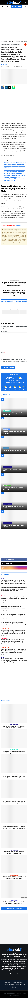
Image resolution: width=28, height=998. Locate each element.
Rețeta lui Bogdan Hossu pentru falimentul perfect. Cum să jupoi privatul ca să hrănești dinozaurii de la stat (14, 589)
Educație (3, 613)
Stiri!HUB (4, 64)
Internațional (15, 44)
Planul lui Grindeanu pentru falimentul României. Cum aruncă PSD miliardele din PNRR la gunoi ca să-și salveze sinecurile (13, 582)
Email (3, 352)
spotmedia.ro (14, 750)
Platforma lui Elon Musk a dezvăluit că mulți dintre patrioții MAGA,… (14, 902)
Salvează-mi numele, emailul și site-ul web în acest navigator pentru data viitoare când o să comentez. (15, 361)
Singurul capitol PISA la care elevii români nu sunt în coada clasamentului (13, 615)
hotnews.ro (14, 900)
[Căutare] (26, 2)
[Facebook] (3, 6)
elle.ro (3, 595)
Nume (3, 346)
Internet (3, 605)
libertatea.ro (6, 44)
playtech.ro (4, 638)
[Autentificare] (25, 6)
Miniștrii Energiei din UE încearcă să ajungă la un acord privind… (14, 852)
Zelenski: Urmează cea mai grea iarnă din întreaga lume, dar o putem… (14, 752)
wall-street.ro (14, 724)
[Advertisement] (14, 24)
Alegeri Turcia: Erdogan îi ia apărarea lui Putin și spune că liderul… (14, 727)
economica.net (14, 825)
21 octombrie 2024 (6, 66)
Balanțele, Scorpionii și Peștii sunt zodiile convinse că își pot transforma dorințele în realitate (14, 598)
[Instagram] (5, 6)
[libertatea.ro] (25, 44)
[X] (8, 6)
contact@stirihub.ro (6, 242)
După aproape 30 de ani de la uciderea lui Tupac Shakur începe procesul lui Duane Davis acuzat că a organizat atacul (13, 650)
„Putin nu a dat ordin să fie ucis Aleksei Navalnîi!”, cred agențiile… (14, 877)
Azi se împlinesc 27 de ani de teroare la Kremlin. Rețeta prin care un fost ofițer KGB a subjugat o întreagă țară (14, 660)
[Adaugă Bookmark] (25, 87)
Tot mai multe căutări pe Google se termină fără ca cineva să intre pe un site (13, 607)
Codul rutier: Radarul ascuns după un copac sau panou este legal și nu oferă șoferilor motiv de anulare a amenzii (12, 641)
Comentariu (4, 331)
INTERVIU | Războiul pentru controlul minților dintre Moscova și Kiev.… (14, 777)
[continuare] (4, 220)
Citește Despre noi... (21, 970)
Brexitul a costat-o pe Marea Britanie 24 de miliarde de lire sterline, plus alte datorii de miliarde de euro (14, 171)
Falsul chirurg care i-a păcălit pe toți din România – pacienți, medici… (14, 802)
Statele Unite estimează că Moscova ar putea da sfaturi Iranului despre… (14, 827)
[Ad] (14, 543)
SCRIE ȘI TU (17, 6)
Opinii (2, 579)
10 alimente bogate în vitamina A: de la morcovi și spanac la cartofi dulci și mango (14, 623)
